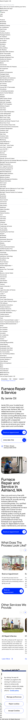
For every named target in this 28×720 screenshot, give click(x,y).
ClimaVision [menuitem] (3, 89)
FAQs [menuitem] (1, 271)
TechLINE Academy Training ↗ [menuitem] (8, 310)
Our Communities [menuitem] (5, 352)
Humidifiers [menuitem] (3, 42)
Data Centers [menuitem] (3, 205)
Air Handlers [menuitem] (3, 36)
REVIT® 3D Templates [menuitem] (6, 104)
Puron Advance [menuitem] (4, 262)
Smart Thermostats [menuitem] (5, 53)
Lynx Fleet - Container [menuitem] (6, 147)
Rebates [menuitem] (2, 243)
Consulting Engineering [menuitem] (6, 168)
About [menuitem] (1, 325)
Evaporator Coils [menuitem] (4, 61)
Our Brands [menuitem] (3, 337)
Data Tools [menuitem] (3, 134)
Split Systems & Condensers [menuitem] (8, 78)
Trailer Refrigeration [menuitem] (5, 113)
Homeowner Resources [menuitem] (6, 239)
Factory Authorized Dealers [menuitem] (7, 247)
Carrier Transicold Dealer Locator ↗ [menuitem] (9, 320)
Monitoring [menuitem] (3, 139)
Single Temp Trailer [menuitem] (5, 115)
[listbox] (14, 575)
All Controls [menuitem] (3, 83)
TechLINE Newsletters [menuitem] (6, 312)
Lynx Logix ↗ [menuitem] (3, 151)
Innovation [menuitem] (3, 333)
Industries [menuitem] (2, 194)
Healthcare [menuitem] (3, 207)
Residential (3, 23)
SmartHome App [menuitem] (4, 258)
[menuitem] (3, 21)
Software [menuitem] (2, 96)
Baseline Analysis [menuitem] (5, 177)
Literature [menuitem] (2, 278)
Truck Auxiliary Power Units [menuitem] (7, 125)
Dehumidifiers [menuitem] (4, 48)
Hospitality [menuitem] (3, 211)
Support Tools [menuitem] (4, 263)
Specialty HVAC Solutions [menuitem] (7, 51)
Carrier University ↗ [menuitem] (5, 286)
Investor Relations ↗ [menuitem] (5, 359)
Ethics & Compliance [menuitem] (5, 363)
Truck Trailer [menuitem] (3, 224)
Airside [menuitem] (2, 70)
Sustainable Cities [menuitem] (5, 346)
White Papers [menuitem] (3, 282)
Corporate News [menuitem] (4, 369)
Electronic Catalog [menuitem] (5, 100)
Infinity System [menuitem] (4, 254)
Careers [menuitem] (2, 338)
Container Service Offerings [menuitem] (7, 190)
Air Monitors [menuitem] (3, 50)
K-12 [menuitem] (1, 215)
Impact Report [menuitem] (4, 344)
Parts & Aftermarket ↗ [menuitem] (6, 81)
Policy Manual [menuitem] (4, 361)
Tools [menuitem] (1, 318)
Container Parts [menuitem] (4, 136)
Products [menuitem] (2, 20)
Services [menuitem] (2, 153)
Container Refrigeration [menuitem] (6, 128)
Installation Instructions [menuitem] (6, 305)
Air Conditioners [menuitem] (4, 27)
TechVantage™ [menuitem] (4, 340)
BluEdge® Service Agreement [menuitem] (8, 162)
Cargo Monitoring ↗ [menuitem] (5, 141)
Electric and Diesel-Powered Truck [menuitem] (9, 121)
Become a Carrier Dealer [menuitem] (6, 273)
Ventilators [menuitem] (3, 44)
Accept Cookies (14, 711)
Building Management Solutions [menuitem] (8, 179)
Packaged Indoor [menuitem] (4, 74)
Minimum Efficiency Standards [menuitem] (8, 250)
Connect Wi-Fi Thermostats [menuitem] (7, 87)
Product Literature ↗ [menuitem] (5, 307)
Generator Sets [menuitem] (4, 132)
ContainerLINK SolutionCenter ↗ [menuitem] (9, 323)
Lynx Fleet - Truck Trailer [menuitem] (7, 145)
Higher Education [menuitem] (4, 209)
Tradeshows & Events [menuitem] (6, 226)
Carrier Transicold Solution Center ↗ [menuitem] (10, 322)
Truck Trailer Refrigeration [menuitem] (7, 111)
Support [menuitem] (2, 233)
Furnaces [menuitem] (2, 31)
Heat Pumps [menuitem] (3, 29)
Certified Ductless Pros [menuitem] (6, 248)
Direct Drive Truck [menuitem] (5, 123)
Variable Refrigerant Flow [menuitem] (7, 57)
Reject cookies (14, 704)
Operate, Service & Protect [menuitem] (7, 158)
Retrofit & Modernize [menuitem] (5, 171)
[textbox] (14, 510)
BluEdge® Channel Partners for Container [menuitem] (11, 192)
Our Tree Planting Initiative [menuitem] (7, 353)
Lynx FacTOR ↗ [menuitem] (4, 149)
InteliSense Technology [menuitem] (6, 256)
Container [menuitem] (2, 222)
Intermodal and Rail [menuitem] (5, 119)
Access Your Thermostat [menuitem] (6, 269)
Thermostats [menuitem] (3, 85)
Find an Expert (4, 376)
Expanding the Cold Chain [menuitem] (7, 232)
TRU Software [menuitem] (4, 303)
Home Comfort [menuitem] (4, 200)
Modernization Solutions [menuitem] (6, 173)
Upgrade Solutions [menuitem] (5, 175)
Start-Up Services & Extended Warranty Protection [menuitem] (13, 160)
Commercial (3, 66)
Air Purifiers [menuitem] (3, 40)
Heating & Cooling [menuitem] (5, 25)
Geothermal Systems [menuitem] (5, 59)
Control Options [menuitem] (4, 138)
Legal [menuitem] (1, 288)
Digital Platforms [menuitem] (4, 143)
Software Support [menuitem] (4, 106)
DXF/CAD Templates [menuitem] (5, 102)
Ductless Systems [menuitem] (5, 33)
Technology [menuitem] (3, 252)
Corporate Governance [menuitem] (6, 357)
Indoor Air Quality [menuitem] (5, 38)
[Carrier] (14, 13)
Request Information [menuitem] (5, 181)
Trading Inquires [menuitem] (4, 314)
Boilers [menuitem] (2, 63)
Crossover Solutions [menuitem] (5, 55)
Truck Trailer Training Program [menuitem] (8, 301)
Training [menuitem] (2, 284)
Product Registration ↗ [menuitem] (6, 265)
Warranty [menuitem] (2, 267)
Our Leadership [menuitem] (4, 335)
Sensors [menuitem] (2, 94)
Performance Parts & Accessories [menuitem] (9, 126)
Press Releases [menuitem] (4, 370)
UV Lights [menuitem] (2, 46)
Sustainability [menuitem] (3, 230)
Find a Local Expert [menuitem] (5, 241)
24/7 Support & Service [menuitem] (6, 166)
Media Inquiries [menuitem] (4, 374)
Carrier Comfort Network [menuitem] (6, 93)
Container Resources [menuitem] (5, 308)
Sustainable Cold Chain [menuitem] (6, 348)
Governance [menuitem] (3, 355)
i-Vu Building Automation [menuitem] (7, 91)
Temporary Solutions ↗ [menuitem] (6, 169)
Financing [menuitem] (2, 245)
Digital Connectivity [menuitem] (5, 164)
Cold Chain (3, 109)
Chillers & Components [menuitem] (6, 72)
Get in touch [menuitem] (3, 183)
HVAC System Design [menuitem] (6, 98)
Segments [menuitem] (3, 220)
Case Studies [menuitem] (3, 280)
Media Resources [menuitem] (4, 372)
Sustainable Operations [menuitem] (6, 350)
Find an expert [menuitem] (4, 292)
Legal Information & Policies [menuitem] (7, 290)
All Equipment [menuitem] (4, 68)
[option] (12, 575)
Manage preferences (14, 697)
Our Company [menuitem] (3, 331)
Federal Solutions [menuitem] (4, 213)
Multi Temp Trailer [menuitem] (5, 117)
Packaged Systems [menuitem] (5, 35)
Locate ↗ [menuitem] (2, 293)
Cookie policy (14, 690)
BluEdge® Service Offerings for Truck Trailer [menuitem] (12, 188)
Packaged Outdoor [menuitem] (5, 76)
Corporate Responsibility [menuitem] (6, 342)
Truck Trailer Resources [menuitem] (6, 299)
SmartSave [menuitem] (3, 260)
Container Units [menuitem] (4, 130)
